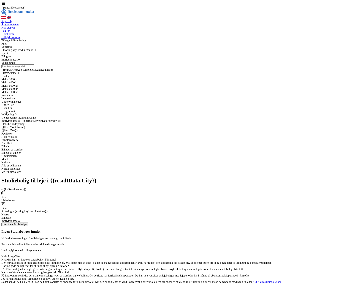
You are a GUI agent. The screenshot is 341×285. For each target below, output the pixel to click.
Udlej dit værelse (10, 37)
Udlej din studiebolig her (267, 281)
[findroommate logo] (17, 14)
